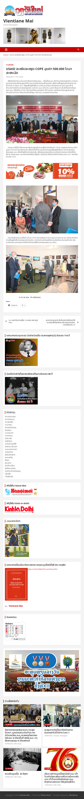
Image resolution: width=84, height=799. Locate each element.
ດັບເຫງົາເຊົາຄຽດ (10, 427)
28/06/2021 (10, 77)
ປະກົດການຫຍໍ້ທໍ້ (10, 444)
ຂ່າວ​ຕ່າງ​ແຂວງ (10, 419)
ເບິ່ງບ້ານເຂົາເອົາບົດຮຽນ (13, 471)
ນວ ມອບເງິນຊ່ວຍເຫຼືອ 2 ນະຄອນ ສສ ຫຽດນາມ (23, 321)
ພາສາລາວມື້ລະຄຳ (11, 446)
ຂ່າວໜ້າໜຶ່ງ (9, 65)
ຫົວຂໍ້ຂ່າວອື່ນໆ (10, 466)
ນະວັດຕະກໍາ (9, 433)
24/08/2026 (9, 777)
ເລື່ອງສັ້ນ (8, 474)
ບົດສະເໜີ (8, 438)
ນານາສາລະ (9, 436)
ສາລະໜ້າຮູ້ (8, 457)
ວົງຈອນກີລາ (9, 452)
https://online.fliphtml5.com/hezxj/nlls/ (43, 569)
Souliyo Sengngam (60, 736)
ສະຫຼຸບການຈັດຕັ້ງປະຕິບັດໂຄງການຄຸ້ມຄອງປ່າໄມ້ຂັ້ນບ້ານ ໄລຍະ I (58, 731)
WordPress (73, 795)
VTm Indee (19, 77)
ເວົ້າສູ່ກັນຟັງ (9, 476)
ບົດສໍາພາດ (8, 441)
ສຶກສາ (7, 460)
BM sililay (17, 744)
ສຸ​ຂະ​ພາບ (8, 463)
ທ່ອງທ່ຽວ (8, 430)
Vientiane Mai (18, 21)
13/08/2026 (48, 785)
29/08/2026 (9, 744)
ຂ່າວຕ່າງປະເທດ (10, 416)
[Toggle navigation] (6, 49)
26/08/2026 (48, 736)
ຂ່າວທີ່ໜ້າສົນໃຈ (12, 701)
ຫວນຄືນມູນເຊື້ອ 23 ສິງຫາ (16, 773)
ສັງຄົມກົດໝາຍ (10, 455)
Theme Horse (46, 795)
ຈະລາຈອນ (8, 425)
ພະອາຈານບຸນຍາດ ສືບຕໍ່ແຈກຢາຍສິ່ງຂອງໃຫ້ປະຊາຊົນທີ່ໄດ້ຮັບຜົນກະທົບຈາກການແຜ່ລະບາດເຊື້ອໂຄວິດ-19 (60, 322)
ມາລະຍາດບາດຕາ (11, 449)
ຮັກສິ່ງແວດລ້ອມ (10, 468)
